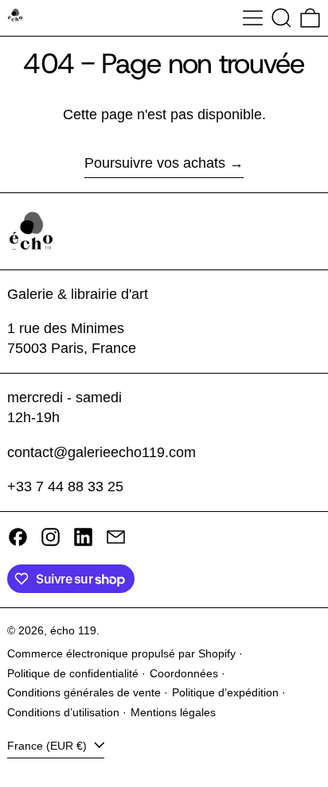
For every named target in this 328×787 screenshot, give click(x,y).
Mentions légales (173, 712)
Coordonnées (184, 673)
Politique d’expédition (225, 692)
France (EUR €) (48, 745)
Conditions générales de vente (84, 692)
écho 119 (73, 630)
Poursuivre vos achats (154, 163)
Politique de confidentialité (73, 673)
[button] (281, 18)
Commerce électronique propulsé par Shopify (121, 653)
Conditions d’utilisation (63, 712)
